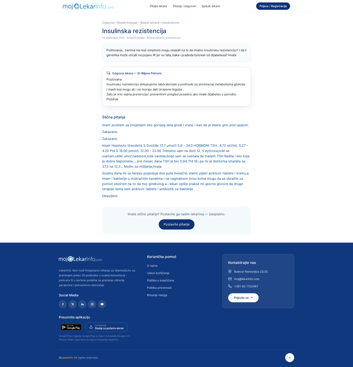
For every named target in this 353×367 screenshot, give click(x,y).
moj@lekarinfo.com (246, 279)
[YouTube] (102, 304)
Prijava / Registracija (273, 6)
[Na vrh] (289, 357)
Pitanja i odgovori (184, 6)
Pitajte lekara (158, 6)
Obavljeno (110, 196)
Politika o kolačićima (160, 280)
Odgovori (108, 22)
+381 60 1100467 (246, 286)
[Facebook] (63, 304)
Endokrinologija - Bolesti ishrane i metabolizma (148, 22)
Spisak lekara (211, 6)
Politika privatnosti (159, 287)
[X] (72, 304)
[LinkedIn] (82, 304)
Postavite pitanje (177, 224)
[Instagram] (92, 304)
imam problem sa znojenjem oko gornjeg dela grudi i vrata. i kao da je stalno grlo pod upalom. (175, 125)
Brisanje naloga (157, 295)
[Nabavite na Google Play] (71, 327)
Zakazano (109, 132)
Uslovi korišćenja (158, 273)
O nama (152, 265)
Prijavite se (241, 297)
